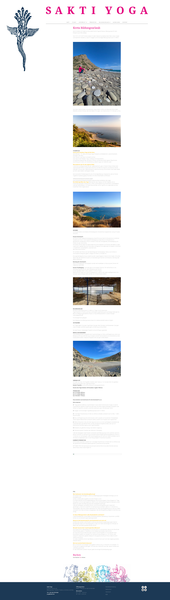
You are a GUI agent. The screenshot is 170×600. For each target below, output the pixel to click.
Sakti (67, 22)
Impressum (108, 592)
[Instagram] (143, 587)
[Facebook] (145, 590)
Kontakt (125, 22)
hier (80, 557)
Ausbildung (116, 22)
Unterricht (82, 22)
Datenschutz (108, 589)
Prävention (93, 22)
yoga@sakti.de (51, 594)
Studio (74, 22)
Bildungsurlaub (104, 22)
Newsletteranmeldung (111, 587)
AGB (107, 594)
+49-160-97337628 (53, 592)
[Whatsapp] (145, 587)
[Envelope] (143, 590)
